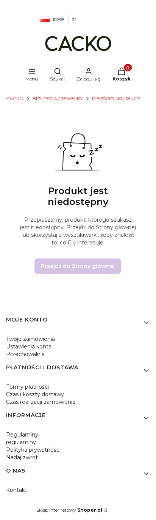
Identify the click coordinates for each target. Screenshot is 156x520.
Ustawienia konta (28, 346)
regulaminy (21, 442)
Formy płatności (27, 386)
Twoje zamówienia (30, 339)
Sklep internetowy (69, 510)
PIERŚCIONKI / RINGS (116, 98)
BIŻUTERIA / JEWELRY (58, 98)
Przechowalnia (25, 354)
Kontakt (16, 490)
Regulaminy (22, 434)
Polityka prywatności (33, 449)
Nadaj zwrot (22, 457)
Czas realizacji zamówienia (40, 402)
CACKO (14, 98)
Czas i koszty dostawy (35, 394)
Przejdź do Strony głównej (78, 266)
